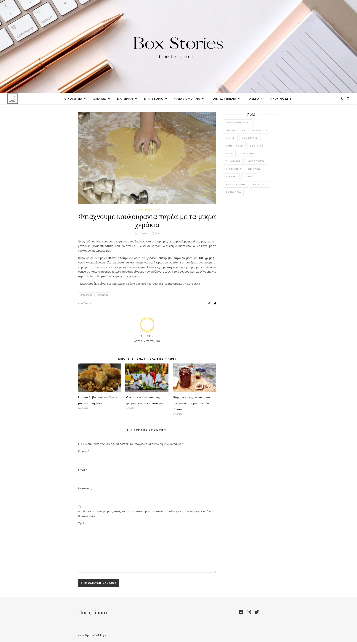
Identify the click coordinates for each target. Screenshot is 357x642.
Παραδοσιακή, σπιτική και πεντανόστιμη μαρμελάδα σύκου (191, 403)
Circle (87, 303)
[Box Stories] (178, 46)
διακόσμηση (249, 153)
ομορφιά (254, 169)
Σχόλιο (82, 523)
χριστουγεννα (236, 184)
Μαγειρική (125, 98)
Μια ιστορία (153, 98)
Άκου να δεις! (282, 98)
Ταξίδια (253, 98)
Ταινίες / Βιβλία (223, 98)
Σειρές (230, 137)
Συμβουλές (250, 137)
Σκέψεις (99, 98)
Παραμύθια (260, 130)
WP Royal (101, 635)
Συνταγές (103, 294)
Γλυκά (138, 209)
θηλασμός (233, 161)
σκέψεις (231, 176)
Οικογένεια (73, 98)
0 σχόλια (155, 233)
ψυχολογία (233, 192)
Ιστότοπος (85, 488)
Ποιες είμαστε (94, 612)
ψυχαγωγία (260, 184)
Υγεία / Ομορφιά (187, 98)
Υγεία (229, 153)
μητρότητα (86, 294)
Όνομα (83, 451)
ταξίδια (249, 176)
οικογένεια (233, 169)
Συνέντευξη (234, 145)
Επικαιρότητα (235, 130)
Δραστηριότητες (238, 122)
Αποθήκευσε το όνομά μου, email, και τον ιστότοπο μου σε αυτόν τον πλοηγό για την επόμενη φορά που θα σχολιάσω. (146, 513)
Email (82, 470)
